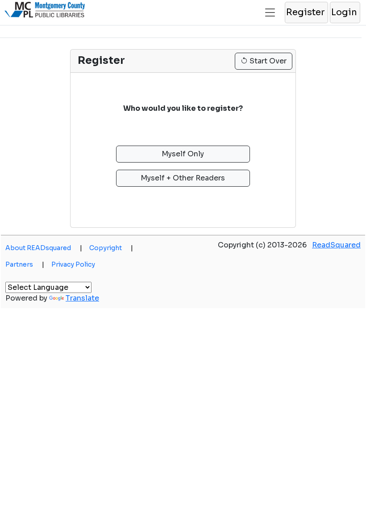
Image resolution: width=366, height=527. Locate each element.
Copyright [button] (111, 248)
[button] (306, 12)
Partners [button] (24, 264)
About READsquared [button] (43, 248)
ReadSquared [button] (336, 245)
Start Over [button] (267, 61)
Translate (82, 298)
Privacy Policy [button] (73, 264)
